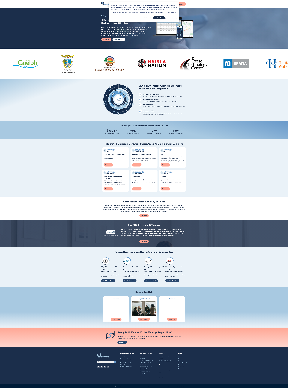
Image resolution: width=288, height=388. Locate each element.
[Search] (115, 362)
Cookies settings (147, 17)
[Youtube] (108, 367)
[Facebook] (101, 367)
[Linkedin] (98, 367)
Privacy (147, 386)
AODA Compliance (180, 386)
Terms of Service (169, 386)
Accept (159, 17)
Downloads (158, 386)
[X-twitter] (105, 367)
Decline (171, 17)
